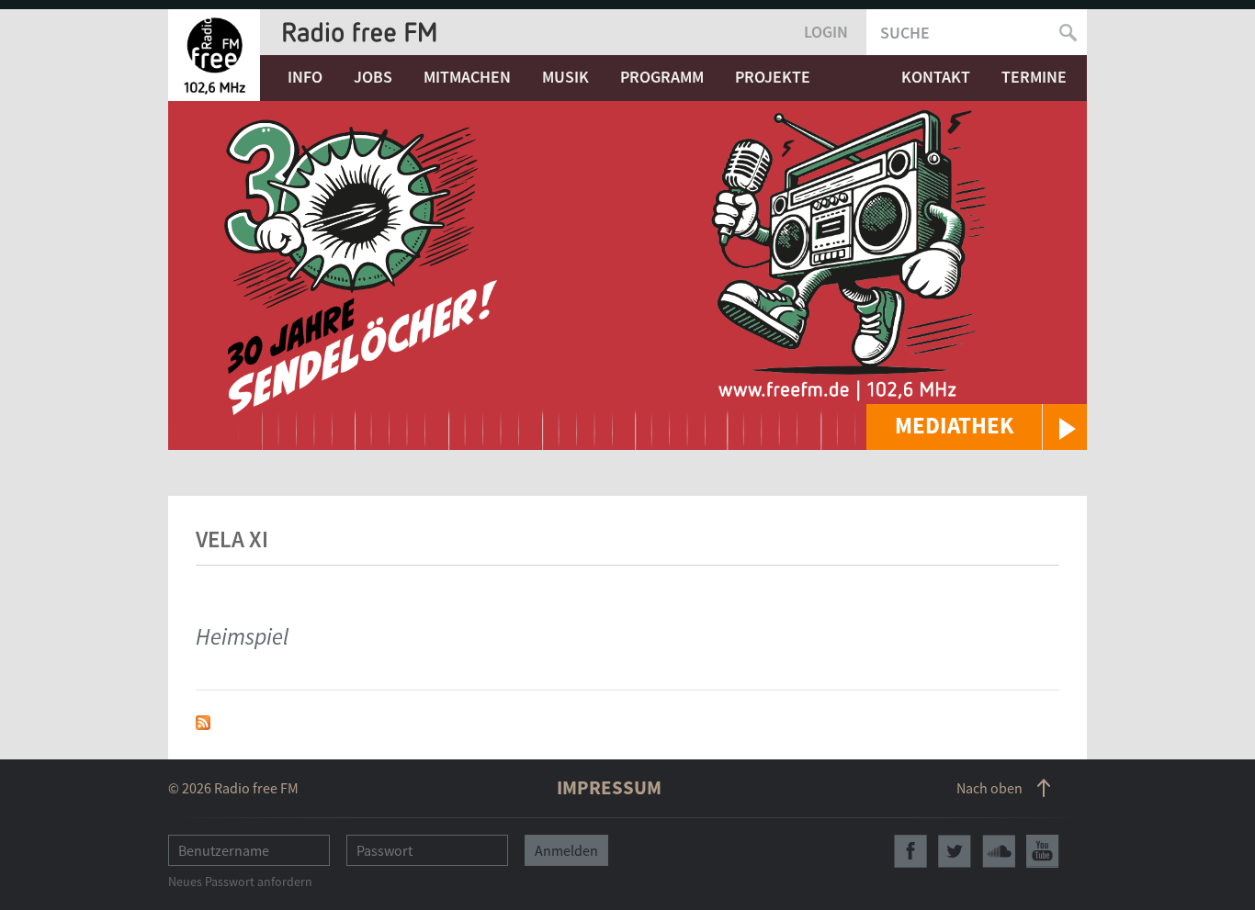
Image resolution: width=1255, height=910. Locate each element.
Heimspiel (242, 636)
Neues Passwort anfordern (240, 881)
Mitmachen (467, 76)
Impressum (609, 787)
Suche (905, 32)
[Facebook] (910, 851)
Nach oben (989, 788)
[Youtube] (1042, 851)
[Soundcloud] (998, 851)
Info (305, 76)
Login (826, 31)
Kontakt (935, 76)
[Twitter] (954, 851)
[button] (976, 427)
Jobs (373, 76)
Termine (1034, 76)
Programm (662, 76)
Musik (565, 76)
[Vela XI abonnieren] (203, 720)
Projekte (772, 76)
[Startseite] (214, 55)
